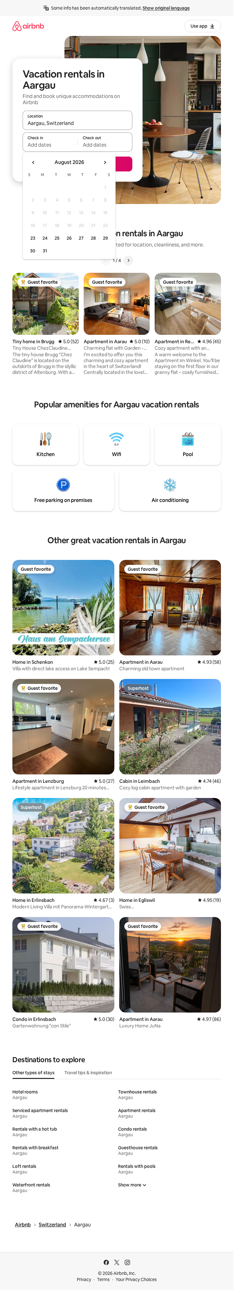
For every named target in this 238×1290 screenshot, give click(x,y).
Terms (103, 1279)
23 (32, 238)
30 (32, 251)
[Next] (128, 260)
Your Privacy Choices (136, 1279)
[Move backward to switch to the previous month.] (33, 162)
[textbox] (50, 145)
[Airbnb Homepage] (28, 26)
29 (105, 238)
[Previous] (105, 260)
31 (45, 251)
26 (69, 238)
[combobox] (77, 123)
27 (81, 238)
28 (93, 238)
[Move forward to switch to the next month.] (105, 162)
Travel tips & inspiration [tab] (88, 1072)
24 (44, 238)
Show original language (166, 8)
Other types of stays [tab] (33, 1072)
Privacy (84, 1279)
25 (57, 238)
